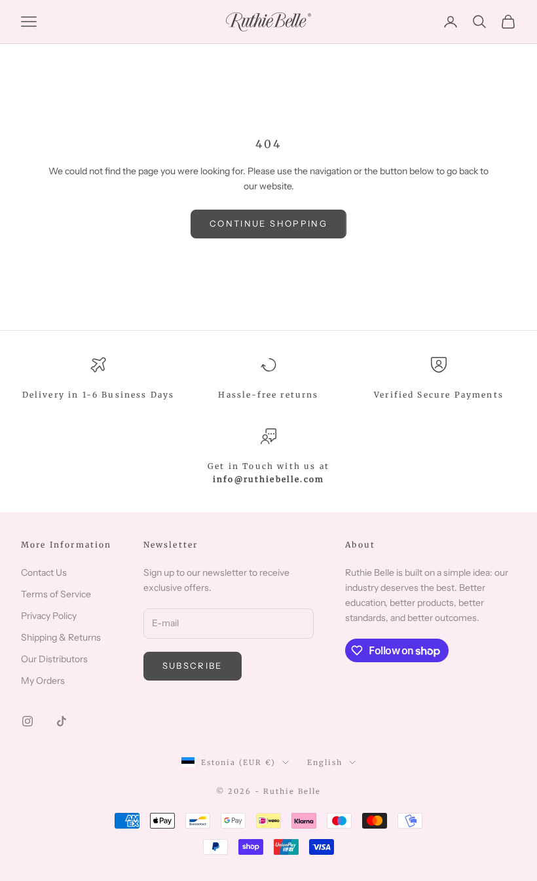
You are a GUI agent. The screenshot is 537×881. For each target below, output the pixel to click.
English (325, 762)
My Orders (43, 680)
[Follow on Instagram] (27, 721)
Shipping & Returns (61, 637)
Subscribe (192, 665)
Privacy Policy (49, 616)
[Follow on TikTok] (61, 721)
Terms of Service (56, 594)
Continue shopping (268, 223)
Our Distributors (54, 659)
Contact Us (44, 572)
